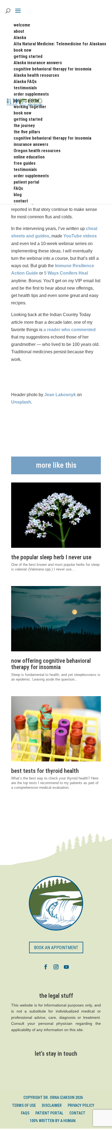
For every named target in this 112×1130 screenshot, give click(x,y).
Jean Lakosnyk (60, 394)
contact (77, 1113)
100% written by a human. (53, 1121)
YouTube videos (80, 236)
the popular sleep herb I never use (51, 557)
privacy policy (81, 1105)
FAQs (25, 1113)
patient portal (49, 1113)
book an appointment (56, 947)
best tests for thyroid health (45, 770)
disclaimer (52, 1105)
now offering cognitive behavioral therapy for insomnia (51, 663)
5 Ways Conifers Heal (66, 273)
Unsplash (21, 402)
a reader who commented (69, 329)
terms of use (24, 1105)
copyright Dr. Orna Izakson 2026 (53, 1097)
